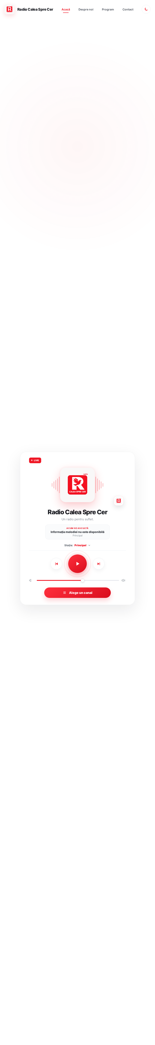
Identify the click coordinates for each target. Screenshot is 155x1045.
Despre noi (86, 9)
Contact (128, 9)
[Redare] (77, 563)
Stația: (75, 545)
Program (108, 9)
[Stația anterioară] (56, 564)
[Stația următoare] (99, 564)
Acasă (66, 9)
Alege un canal (80, 593)
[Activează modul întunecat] (146, 9)
